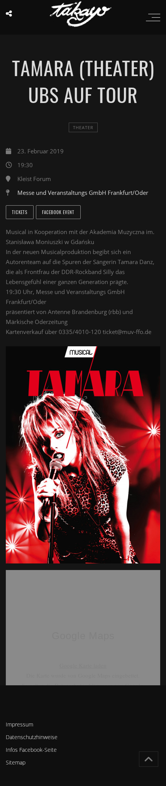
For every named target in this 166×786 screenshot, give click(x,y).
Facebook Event (58, 212)
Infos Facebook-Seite (31, 749)
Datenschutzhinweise (32, 737)
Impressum (19, 724)
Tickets (19, 212)
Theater (83, 127)
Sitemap (15, 762)
